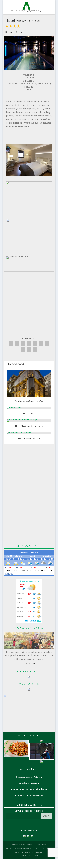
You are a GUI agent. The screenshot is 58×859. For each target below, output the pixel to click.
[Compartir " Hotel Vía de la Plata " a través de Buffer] (47, 344)
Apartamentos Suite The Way (29, 401)
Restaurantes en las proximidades (29, 789)
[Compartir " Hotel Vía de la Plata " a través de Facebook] (11, 344)
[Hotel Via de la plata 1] (29, 175)
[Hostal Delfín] (29, 408)
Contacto (40, 852)
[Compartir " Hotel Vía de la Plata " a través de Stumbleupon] (23, 350)
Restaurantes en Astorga (29, 777)
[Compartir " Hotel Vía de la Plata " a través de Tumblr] (29, 344)
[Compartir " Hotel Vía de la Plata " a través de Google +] (23, 344)
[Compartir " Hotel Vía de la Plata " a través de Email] (29, 350)
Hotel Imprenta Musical (29, 438)
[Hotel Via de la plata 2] (29, 183)
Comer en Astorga (42, 849)
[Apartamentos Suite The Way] (29, 383)
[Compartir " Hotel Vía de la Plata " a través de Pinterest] (35, 344)
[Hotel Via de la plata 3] (29, 221)
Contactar (29, 663)
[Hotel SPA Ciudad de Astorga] (29, 420)
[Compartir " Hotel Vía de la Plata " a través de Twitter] (17, 344)
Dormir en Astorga (14, 32)
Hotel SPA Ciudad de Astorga (29, 426)
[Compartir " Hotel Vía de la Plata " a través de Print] (35, 350)
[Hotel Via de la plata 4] (18, 256)
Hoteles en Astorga (29, 783)
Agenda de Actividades (22, 852)
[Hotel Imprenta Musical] (29, 433)
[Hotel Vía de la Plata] (29, 69)
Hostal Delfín (29, 413)
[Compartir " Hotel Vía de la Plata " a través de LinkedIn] (41, 344)
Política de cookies (29, 856)
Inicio (8, 849)
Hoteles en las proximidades (29, 795)
